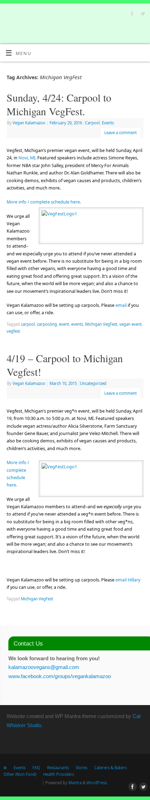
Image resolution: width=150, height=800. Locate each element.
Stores (81, 767)
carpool (28, 324)
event (64, 324)
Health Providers (58, 774)
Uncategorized (93, 383)
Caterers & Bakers (110, 767)
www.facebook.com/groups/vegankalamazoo (59, 676)
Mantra (75, 782)
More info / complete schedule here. (44, 202)
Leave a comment (120, 132)
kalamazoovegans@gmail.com (43, 667)
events (77, 324)
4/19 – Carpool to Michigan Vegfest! (65, 365)
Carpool (92, 122)
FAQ (36, 767)
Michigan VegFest (101, 324)
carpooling (47, 324)
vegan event (130, 324)
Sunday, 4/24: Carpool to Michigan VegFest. (59, 104)
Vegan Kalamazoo (29, 122)
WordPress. (97, 782)
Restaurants (58, 767)
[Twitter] (141, 14)
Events (108, 122)
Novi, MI (26, 158)
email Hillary (127, 580)
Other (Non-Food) (19, 774)
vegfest (13, 331)
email (121, 305)
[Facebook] (131, 14)
